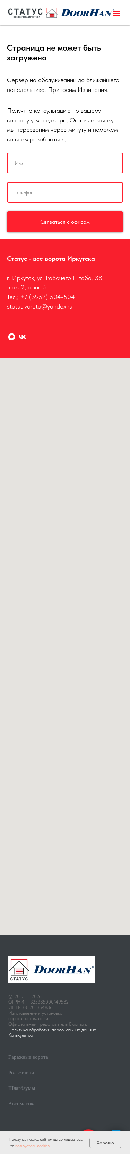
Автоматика (22, 1104)
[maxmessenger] (11, 336)
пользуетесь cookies (32, 1145)
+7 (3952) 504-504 (47, 297)
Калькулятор (20, 1035)
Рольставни (21, 1072)
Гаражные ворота (28, 1057)
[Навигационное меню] (116, 13)
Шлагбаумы (21, 1088)
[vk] (22, 336)
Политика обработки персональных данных (52, 1029)
